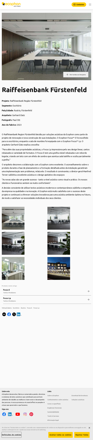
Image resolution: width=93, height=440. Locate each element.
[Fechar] (89, 427)
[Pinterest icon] (31, 416)
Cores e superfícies (54, 404)
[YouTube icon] (17, 416)
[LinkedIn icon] (10, 416)
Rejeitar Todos (82, 435)
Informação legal (53, 420)
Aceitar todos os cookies (60, 435)
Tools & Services (53, 416)
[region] (46, 432)
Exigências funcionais (54, 408)
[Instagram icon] (25, 416)
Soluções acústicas (78, 400)
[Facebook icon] (4, 416)
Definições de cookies (11, 435)
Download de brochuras (80, 395)
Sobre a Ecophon (53, 395)
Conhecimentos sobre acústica (57, 400)
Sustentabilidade (53, 412)
